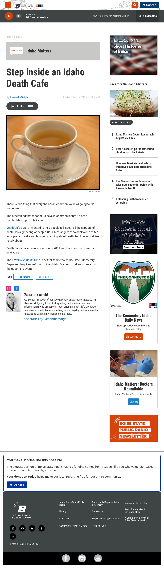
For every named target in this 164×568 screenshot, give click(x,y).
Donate (151, 5)
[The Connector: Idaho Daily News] (133, 284)
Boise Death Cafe (29, 260)
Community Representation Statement (106, 503)
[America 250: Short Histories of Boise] (133, 55)
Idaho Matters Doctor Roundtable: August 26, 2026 (135, 136)
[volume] (18, 16)
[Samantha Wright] (13, 302)
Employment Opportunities (105, 518)
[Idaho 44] (133, 234)
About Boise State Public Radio (71, 503)
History (62, 511)
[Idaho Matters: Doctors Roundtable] (133, 363)
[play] (8, 16)
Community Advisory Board (73, 526)
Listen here (133, 336)
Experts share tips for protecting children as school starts (135, 150)
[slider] (23, 16)
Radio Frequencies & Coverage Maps (135, 510)
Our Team (64, 518)
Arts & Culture (14, 37)
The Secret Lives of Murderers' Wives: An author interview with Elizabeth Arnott (134, 184)
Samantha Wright (19, 97)
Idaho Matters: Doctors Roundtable (133, 386)
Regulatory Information (136, 503)
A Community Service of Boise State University (137, 519)
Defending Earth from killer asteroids (132, 200)
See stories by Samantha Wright (46, 319)
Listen (134, 402)
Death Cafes (14, 227)
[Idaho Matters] (16, 51)
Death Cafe (44, 276)
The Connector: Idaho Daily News (133, 317)
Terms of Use (99, 526)
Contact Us (97, 511)
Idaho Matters (38, 51)
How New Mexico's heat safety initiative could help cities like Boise (134, 167)
